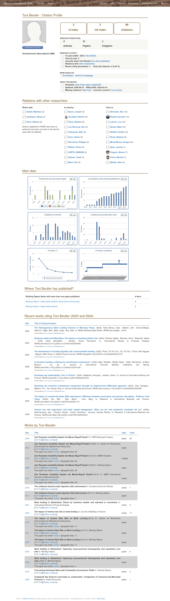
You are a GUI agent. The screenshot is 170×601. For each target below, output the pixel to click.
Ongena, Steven (117, 152)
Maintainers (133, 3)
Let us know (116, 90)
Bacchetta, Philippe (77, 142)
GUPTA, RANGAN (76, 152)
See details (91, 55)
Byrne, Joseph (75, 111)
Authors (40, 3)
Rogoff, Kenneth (117, 116)
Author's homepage (84, 75)
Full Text (38, 439)
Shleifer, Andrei (117, 132)
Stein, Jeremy (116, 147)
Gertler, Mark (116, 126)
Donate (121, 3)
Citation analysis (50, 439)
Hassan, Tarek (74, 157)
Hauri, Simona (33, 121)
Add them (87, 90)
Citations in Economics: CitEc (17, 3)
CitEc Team (101, 598)
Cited (132, 432)
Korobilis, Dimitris (76, 116)
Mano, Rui (73, 162)
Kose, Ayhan (74, 137)
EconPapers (68, 75)
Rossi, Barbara (75, 121)
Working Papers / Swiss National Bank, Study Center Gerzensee (53, 301)
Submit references (149, 3)
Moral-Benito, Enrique (120, 142)
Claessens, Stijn (75, 132)
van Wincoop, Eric (76, 126)
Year (27, 323)
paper (63, 333)
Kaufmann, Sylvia (34, 116)
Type (124, 432)
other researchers (87, 63)
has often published (100, 61)
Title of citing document (45, 323)
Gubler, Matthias (34, 111)
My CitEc (103, 3)
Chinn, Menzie (116, 157)
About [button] (164, 3)
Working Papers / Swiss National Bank (42, 306)
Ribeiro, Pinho (74, 147)
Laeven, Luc (115, 121)
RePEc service (28, 598)
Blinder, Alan (116, 162)
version (57, 451)
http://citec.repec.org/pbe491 (88, 84)
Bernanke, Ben (117, 111)
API (112, 3)
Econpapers (49, 333)
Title (36, 432)
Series (50, 3)
